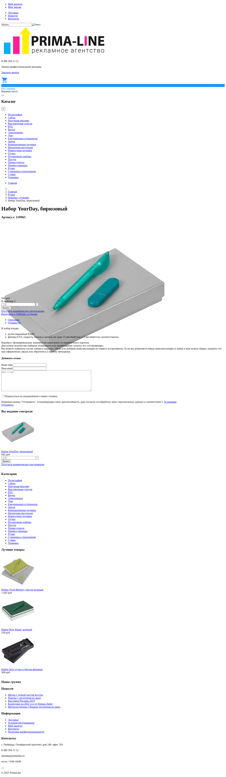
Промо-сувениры (17, 165)
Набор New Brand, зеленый (16, 629)
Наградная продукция (20, 147)
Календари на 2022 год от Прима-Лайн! (30, 703)
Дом (10, 135)
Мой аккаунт (15, 4)
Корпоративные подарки (22, 144)
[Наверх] (2, 768)
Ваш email (7, 368)
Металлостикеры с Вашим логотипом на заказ (34, 706)
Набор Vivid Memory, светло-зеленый (22, 589)
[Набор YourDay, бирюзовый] (17, 448)
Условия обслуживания (21, 722)
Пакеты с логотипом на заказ (24, 698)
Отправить (7, 404)
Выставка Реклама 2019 (21, 700)
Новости (13, 15)
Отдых (12, 153)
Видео (11, 129)
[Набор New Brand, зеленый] (17, 626)
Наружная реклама (18, 120)
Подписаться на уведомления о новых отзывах (31, 396)
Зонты (11, 141)
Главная (12, 183)
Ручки (11, 168)
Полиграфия (15, 114)
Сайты (11, 117)
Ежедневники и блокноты (23, 138)
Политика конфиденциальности (26, 731)
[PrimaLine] (54, 55)
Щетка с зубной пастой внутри (25, 695)
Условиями (170, 401)
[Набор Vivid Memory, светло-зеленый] (17, 586)
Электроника (15, 132)
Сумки (12, 174)
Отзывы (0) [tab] (14, 322)
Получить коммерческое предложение (22, 311)
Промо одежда (16, 162)
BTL (10, 126)
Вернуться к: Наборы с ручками (19, 314)
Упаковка (13, 177)
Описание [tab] (13, 319)
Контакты (13, 18)
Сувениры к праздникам (22, 171)
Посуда (12, 159)
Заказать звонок (10, 72)
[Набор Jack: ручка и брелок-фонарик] (17, 666)
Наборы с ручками (18, 197)
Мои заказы (14, 7)
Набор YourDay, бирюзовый (17, 451)
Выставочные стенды (20, 123)
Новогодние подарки (20, 150)
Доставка (13, 12)
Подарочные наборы (19, 156)
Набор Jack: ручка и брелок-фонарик (22, 669)
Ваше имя (6, 364)
